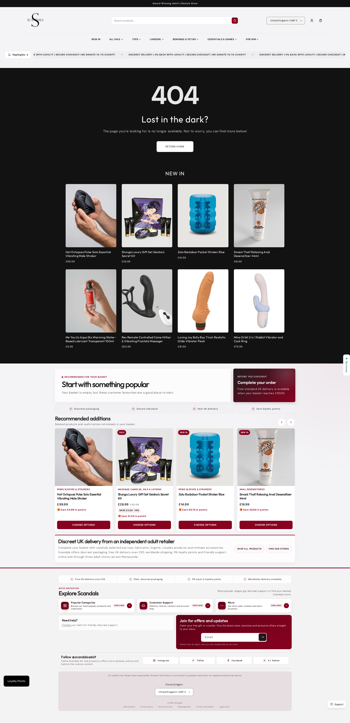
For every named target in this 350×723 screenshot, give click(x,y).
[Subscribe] (262, 637)
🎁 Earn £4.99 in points (71, 509)
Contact (67, 625)
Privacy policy (147, 707)
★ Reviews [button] (347, 364)
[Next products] (291, 422)
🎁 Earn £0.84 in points (254, 509)
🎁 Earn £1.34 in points (132, 516)
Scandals (179, 703)
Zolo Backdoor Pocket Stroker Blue (201, 494)
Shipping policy (184, 707)
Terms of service (165, 707)
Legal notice (224, 707)
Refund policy (129, 707)
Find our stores (279, 548)
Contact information (205, 707)
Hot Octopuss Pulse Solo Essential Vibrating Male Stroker (79, 496)
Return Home (175, 146)
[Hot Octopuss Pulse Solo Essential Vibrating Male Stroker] (83, 457)
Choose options (83, 524)
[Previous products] (282, 422)
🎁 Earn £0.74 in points (193, 509)
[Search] (235, 20)
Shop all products (249, 548)
